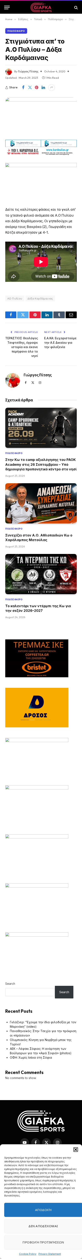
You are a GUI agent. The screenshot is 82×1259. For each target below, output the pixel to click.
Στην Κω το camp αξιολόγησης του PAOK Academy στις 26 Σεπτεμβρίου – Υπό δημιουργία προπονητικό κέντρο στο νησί (41, 464)
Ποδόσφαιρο (16, 30)
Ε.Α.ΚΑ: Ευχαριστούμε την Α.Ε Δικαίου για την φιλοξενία (60, 342)
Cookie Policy (27, 1253)
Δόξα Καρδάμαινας (40, 298)
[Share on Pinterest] (36, 87)
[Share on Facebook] (23, 87)
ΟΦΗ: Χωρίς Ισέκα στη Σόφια (31, 1057)
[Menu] (7, 7)
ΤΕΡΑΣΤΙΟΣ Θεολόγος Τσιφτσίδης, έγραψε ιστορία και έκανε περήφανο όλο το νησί (21, 347)
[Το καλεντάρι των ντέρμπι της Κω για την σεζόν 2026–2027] (41, 574)
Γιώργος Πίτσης (28, 71)
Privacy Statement (49, 1253)
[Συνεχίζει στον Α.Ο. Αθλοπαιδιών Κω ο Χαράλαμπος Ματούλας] (41, 503)
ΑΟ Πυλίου (14, 298)
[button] (76, 1149)
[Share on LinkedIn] (43, 87)
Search (10, 983)
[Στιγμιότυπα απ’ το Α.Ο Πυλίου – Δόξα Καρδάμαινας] (41, 117)
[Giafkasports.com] (41, 7)
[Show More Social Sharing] (51, 87)
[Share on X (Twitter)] (30, 87)
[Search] (75, 7)
